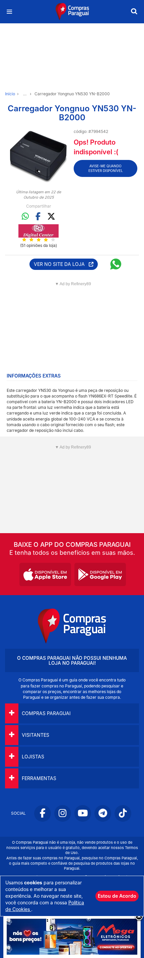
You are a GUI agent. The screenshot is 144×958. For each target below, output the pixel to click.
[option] (38, 157)
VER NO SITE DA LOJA (61, 264)
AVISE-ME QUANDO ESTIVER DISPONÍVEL (105, 168)
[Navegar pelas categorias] (9, 12)
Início (10, 93)
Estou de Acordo (117, 896)
